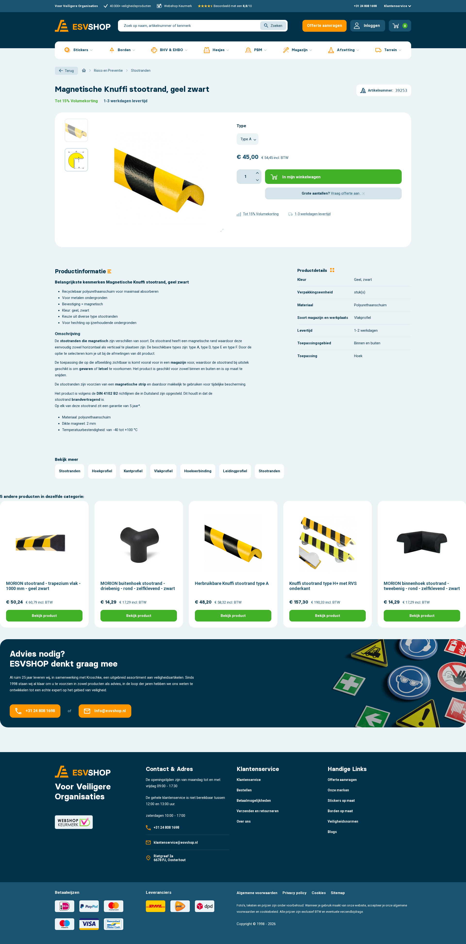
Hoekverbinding (197, 471)
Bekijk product (44, 616)
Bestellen (244, 790)
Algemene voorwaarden (257, 893)
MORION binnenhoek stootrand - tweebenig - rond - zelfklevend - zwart (422, 586)
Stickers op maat (341, 800)
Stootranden (69, 471)
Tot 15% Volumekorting (76, 101)
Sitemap (338, 893)
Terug (69, 71)
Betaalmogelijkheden (254, 800)
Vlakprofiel (163, 471)
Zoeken (276, 26)
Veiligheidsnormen (343, 821)
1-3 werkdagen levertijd (125, 101)
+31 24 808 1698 (365, 6)
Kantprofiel (133, 471)
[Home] (84, 70)
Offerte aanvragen (324, 25)
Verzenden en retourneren (258, 811)
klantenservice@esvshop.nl (176, 842)
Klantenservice (396, 6)
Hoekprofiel (102, 471)
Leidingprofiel (235, 471)
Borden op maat (340, 811)
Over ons (244, 821)
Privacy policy (295, 893)
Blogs (332, 832)
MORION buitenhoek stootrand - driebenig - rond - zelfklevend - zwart (137, 586)
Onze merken (338, 790)
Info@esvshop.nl (110, 710)
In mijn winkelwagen (301, 176)
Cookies (319, 893)
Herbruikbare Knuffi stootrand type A (232, 583)
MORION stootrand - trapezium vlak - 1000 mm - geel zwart (43, 586)
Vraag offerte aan (345, 193)
